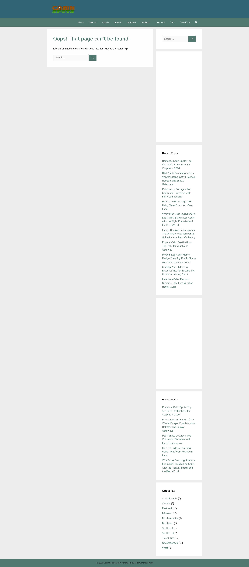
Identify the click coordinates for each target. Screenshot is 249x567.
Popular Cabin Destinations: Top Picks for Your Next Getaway (177, 246)
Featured (93, 22)
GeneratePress (146, 563)
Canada (105, 22)
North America (170, 518)
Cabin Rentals (169, 498)
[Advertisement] (179, 97)
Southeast (145, 22)
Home (81, 22)
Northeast (131, 22)
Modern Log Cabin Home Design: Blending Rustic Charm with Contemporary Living (179, 258)
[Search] (92, 58)
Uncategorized (170, 543)
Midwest (118, 22)
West (172, 22)
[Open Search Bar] (196, 22)
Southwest (160, 22)
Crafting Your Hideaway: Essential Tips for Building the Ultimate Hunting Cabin (178, 270)
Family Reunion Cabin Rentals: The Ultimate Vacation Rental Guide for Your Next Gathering (178, 233)
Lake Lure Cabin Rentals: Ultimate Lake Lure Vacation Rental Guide (177, 283)
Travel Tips (185, 22)
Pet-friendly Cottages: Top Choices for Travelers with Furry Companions (176, 193)
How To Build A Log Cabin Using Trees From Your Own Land (177, 205)
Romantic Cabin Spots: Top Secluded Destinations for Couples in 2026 (176, 164)
